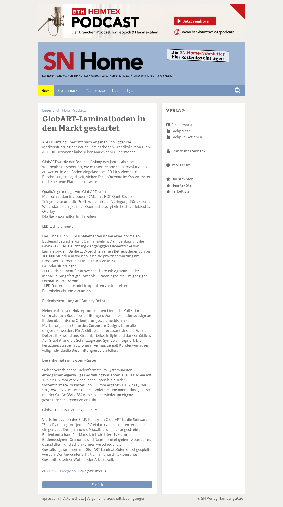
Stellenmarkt (68, 90)
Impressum (180, 165)
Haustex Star (182, 179)
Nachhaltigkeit (124, 90)
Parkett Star (181, 191)
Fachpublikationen (186, 137)
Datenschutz (73, 498)
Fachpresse (95, 90)
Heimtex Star (182, 185)
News (45, 90)
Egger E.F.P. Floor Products (64, 110)
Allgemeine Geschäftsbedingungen (116, 498)
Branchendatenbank (188, 151)
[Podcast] (141, 36)
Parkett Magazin (62, 470)
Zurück (97, 484)
